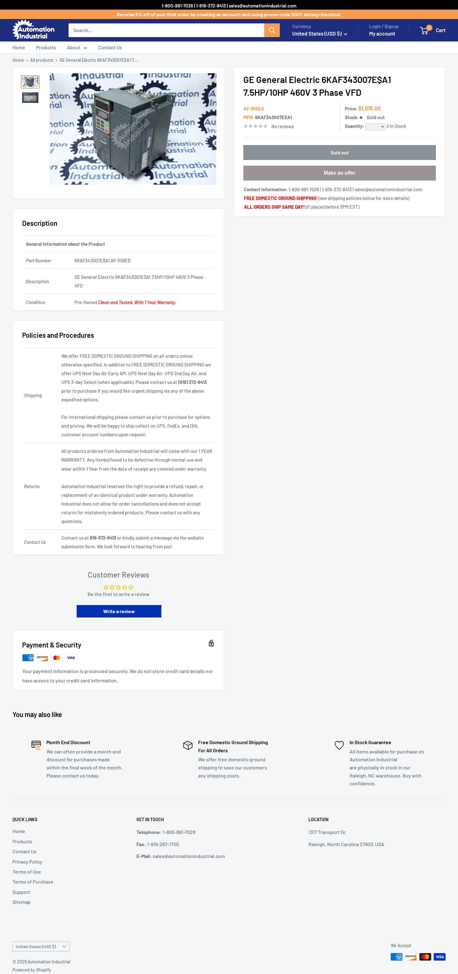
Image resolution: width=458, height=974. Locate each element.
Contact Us (110, 47)
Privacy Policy (27, 862)
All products (41, 60)
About (73, 47)
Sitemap (21, 902)
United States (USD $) (36, 946)
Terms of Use (26, 872)
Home (18, 47)
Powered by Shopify (31, 969)
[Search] (272, 30)
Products (46, 47)
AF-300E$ (253, 108)
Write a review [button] (119, 611)
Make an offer (339, 175)
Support (21, 892)
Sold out (340, 152)
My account (382, 33)
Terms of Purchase (32, 881)
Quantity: (355, 126)
